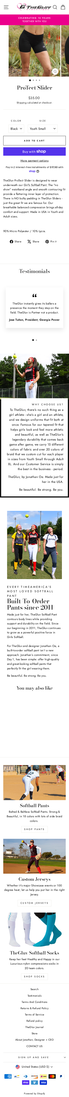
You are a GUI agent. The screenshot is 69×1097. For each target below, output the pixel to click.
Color (16, 120)
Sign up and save (33, 1057)
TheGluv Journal (34, 1027)
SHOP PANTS (34, 829)
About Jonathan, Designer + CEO (34, 1040)
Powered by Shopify (34, 1093)
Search (34, 989)
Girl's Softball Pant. (36, 185)
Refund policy (34, 1021)
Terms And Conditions (34, 1002)
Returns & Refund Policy (34, 1008)
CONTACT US (34, 1046)
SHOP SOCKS (34, 976)
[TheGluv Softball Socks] (34, 930)
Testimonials (34, 996)
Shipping (21, 102)
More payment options (34, 161)
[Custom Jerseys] (34, 856)
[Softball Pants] (34, 782)
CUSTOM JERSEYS (34, 903)
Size (42, 120)
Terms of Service (34, 1014)
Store (35, 1033)
